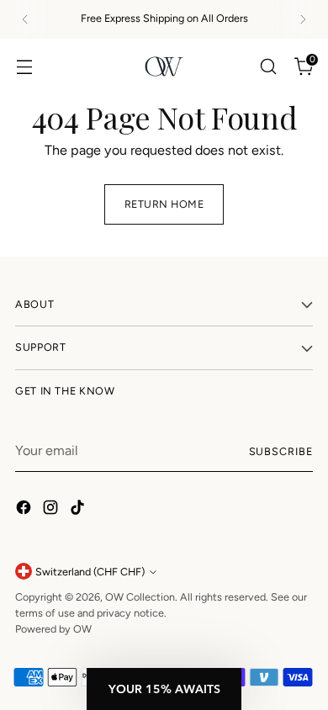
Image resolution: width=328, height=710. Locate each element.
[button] (164, 689)
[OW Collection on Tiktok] (79, 510)
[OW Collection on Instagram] (52, 510)
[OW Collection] (164, 66)
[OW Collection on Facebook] (25, 510)
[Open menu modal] (24, 66)
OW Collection (140, 597)
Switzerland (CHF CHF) (90, 571)
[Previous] (25, 19)
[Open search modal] (268, 66)
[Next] (302, 19)
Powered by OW (53, 629)
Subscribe (281, 451)
